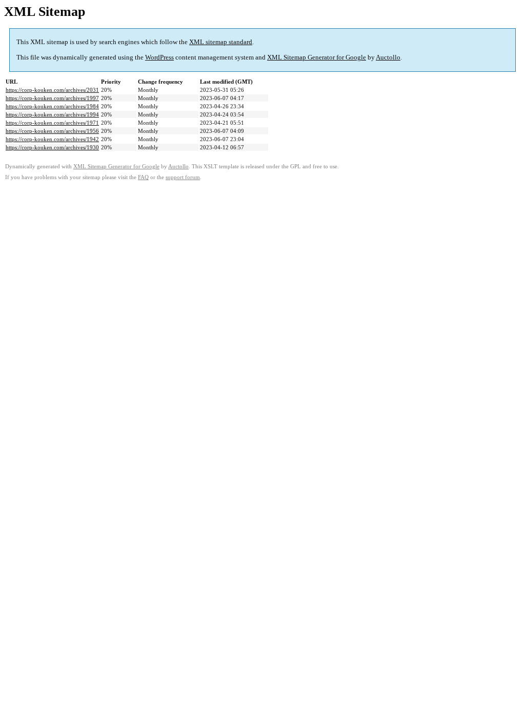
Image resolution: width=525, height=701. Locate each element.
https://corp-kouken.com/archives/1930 (52, 147)
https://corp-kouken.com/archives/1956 (52, 131)
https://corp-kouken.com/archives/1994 (52, 114)
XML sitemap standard (220, 42)
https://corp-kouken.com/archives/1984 (52, 106)
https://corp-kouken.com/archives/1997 (52, 98)
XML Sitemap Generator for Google (316, 57)
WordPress (159, 57)
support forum (183, 177)
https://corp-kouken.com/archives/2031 (52, 90)
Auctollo (388, 57)
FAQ (143, 177)
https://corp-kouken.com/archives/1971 (52, 123)
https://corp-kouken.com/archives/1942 (52, 139)
